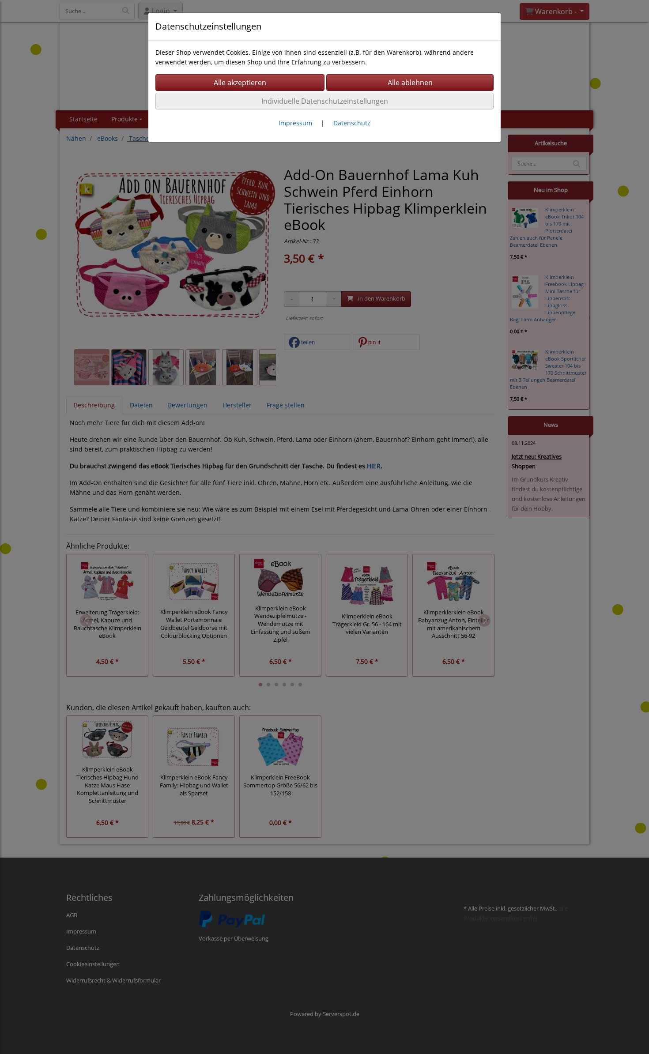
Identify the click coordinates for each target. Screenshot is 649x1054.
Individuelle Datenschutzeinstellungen (324, 101)
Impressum (295, 123)
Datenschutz (351, 123)
